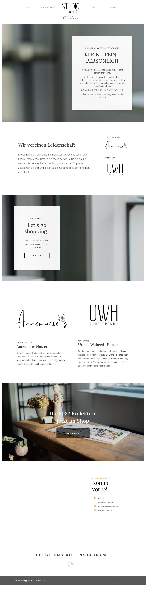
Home (101, 580)
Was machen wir (48, 7)
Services (114, 580)
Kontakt (113, 7)
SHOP (27, 7)
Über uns (95, 7)
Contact (127, 580)
